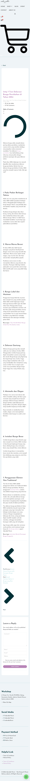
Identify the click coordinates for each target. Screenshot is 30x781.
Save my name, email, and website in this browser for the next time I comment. (14, 661)
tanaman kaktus (14, 489)
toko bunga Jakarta (13, 529)
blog (7, 100)
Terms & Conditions (8, 755)
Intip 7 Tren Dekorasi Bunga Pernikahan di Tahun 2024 (12, 94)
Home (4, 100)
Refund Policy (7, 757)
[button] (9, 6)
